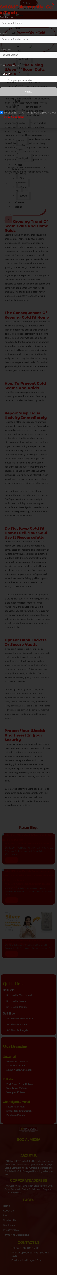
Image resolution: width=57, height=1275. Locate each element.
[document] (28, 637)
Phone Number (9, 65)
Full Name (6, 17)
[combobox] (6, 74)
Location (6, 49)
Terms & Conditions (12, 116)
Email (3, 33)
